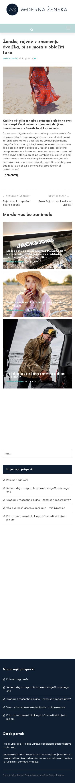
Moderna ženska (11, 58)
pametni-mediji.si (28, 761)
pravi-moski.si (64, 758)
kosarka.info (33, 754)
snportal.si (64, 754)
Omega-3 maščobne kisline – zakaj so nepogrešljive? (38, 500)
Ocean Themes (56, 775)
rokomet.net (49, 754)
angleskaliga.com (13, 754)
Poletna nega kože (17, 480)
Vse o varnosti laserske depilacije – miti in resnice (35, 508)
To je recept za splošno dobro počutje (16, 203)
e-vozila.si (10, 761)
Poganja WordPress (13, 775)
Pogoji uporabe (12, 744)
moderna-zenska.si (42, 758)
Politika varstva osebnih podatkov (43, 744)
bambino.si (22, 758)
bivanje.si (8, 758)
